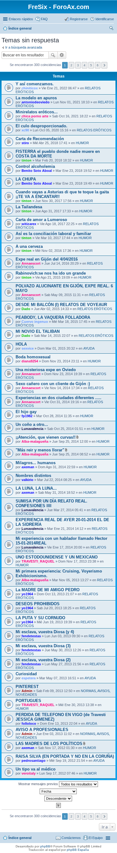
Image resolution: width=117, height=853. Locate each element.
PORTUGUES (28, 700)
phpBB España (78, 849)
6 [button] (98, 65)
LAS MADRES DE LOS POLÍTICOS (49, 743)
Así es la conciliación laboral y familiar (53, 233)
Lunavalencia (32, 429)
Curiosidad (26, 674)
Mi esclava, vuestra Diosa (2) (43, 659)
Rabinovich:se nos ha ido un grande (51, 273)
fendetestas (31, 636)
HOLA (21, 344)
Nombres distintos (33, 475)
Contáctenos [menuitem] (71, 838)
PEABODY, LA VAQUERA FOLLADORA (53, 317)
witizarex (29, 224)
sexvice (28, 348)
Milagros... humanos (36, 462)
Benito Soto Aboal (37, 170)
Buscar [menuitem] (111, 28)
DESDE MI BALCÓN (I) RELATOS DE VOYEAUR (61, 304)
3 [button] (78, 65)
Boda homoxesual (33, 357)
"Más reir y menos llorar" (40, 450)
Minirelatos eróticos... (37, 112)
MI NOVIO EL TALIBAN (38, 331)
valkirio (27, 480)
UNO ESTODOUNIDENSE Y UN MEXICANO (57, 557)
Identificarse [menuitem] (104, 19)
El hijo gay (26, 411)
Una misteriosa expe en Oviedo (46, 369)
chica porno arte (35, 116)
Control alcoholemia (35, 166)
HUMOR (82, 143)
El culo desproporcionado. (41, 126)
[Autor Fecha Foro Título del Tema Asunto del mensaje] (58, 791)
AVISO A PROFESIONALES (42, 729)
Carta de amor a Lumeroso (41, 219)
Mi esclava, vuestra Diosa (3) (43, 645)
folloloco (29, 723)
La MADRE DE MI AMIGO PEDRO (48, 589)
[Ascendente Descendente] (58, 798)
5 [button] (91, 65)
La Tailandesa (29, 207)
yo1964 (27, 594)
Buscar (53, 55)
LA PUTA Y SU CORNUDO (40, 617)
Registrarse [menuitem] (79, 19)
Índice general (20, 28)
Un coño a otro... (32, 424)
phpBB (45, 846)
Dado (26, 309)
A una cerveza (29, 246)
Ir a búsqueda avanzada (23, 47)
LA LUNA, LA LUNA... (36, 488)
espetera (29, 678)
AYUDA (89, 348)
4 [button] (84, 65)
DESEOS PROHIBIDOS (38, 603)
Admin (27, 691)
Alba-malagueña (35, 441)
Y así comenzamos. (35, 84)
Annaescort (31, 263)
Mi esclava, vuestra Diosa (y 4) (45, 631)
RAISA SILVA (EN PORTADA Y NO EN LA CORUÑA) (65, 756)
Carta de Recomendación (40, 138)
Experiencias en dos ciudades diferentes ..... (58, 397)
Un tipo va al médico (36, 769)
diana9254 (30, 361)
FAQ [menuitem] (44, 19)
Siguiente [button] (104, 65)
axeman (28, 467)
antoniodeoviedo (36, 102)
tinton (27, 160)
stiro (25, 143)
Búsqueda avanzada (62, 55)
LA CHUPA (26, 179)
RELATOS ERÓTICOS (94, 130)
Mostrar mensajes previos (38, 784)
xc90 (25, 130)
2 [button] (71, 65)
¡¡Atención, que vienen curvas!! (46, 437)
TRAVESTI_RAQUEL (38, 561)
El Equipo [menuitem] (96, 838)
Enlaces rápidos (21, 19)
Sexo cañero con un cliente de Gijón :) (53, 383)
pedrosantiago (34, 760)
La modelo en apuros (36, 98)
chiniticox (30, 88)
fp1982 (27, 416)
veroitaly (29, 773)
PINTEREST (27, 686)
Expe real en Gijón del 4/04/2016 (47, 259)
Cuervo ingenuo (35, 321)
